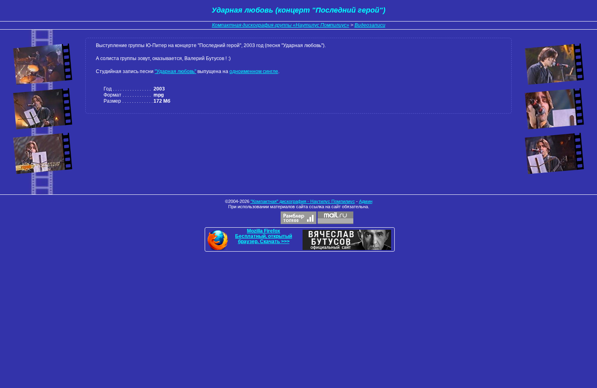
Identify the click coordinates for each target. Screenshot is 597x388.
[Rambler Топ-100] (298, 217)
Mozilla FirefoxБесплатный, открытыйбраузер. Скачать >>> (263, 236)
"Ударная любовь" (175, 71)
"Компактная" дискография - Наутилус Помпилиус (303, 201)
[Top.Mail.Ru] (335, 217)
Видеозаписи (370, 25)
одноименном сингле (253, 71)
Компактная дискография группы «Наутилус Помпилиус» (280, 25)
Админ (365, 201)
